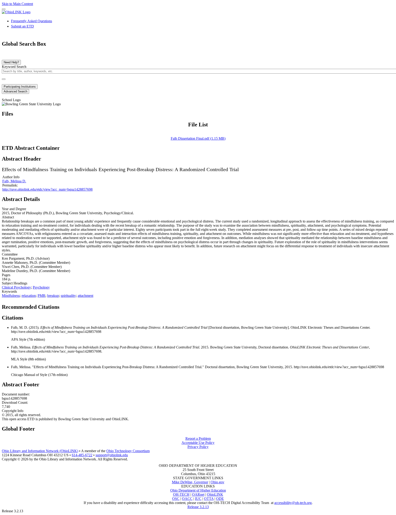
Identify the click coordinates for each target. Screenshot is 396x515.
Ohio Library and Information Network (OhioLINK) (40, 451)
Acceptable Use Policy (198, 443)
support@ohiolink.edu (112, 455)
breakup (53, 296)
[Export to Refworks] (63, 305)
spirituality (68, 296)
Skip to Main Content (17, 4)
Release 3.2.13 (198, 507)
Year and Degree (14, 209)
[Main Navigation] (4, 9)
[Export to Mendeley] (85, 305)
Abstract (8, 217)
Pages (6, 275)
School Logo (11, 100)
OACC (187, 499)
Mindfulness (11, 296)
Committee (10, 254)
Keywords (9, 291)
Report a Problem (198, 438)
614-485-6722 (82, 455)
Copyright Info (12, 411)
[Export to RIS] (77, 305)
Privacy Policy (198, 447)
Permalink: (10, 185)
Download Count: (15, 402)
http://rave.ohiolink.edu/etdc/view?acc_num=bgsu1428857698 (47, 189)
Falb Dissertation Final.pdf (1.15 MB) (198, 138)
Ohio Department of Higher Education (198, 490)
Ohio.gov (217, 482)
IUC (198, 499)
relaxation (29, 296)
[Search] (4, 79)
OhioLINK (215, 494)
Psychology (41, 287)
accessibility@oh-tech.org (293, 503)
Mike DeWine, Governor (190, 482)
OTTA (209, 499)
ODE (220, 499)
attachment (85, 296)
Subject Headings (14, 283)
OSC (175, 499)
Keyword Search (14, 67)
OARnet (198, 494)
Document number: (16, 394)
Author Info (10, 177)
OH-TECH (181, 494)
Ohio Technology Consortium (128, 451)
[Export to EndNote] (70, 305)
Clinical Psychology (16, 287)
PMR (41, 296)
